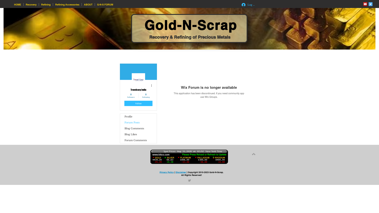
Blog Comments (134, 128)
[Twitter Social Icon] (370, 4)
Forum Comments (136, 140)
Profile (128, 116)
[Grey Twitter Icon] (189, 180)
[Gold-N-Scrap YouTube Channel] (365, 4)
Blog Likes (131, 134)
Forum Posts (132, 122)
